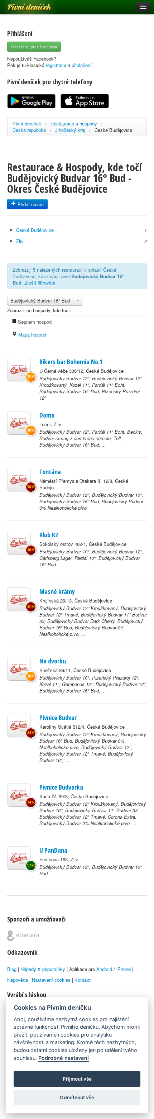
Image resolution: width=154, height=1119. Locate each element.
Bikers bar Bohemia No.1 (70, 361)
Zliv (20, 241)
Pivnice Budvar (58, 717)
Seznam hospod (34, 321)
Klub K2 (48, 534)
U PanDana (53, 850)
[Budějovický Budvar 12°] (19, 369)
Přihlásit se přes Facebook (34, 46)
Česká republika (29, 130)
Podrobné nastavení (63, 1058)
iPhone (123, 969)
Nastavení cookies (51, 979)
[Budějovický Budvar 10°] (19, 542)
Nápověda (17, 979)
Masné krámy (57, 591)
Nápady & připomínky (42, 969)
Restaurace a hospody (73, 123)
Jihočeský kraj (70, 130)
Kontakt (82, 979)
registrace (56, 65)
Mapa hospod (31, 334)
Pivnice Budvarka (61, 787)
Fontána (50, 471)
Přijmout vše (77, 1079)
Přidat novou (30, 204)
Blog (11, 969)
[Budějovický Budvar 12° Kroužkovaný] (19, 599)
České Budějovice (113, 130)
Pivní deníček (21, 4)
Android (104, 969)
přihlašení (82, 65)
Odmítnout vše (77, 1097)
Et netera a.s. (23, 935)
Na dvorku (52, 661)
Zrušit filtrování (40, 282)
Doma (46, 415)
